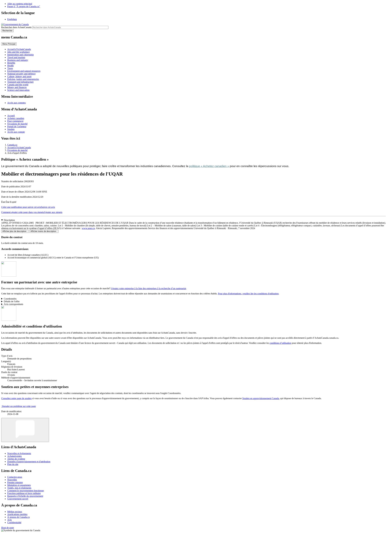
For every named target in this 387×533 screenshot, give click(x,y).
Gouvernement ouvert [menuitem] (17, 498)
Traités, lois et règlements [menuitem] (19, 488)
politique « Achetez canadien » (209, 166)
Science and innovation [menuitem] (18, 90)
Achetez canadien (15, 118)
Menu (8, 44)
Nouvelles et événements (19, 453)
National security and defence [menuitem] (21, 73)
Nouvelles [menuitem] (12, 479)
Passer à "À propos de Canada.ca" (23, 6)
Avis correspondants (13, 304)
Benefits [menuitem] (11, 63)
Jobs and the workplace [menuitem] (18, 52)
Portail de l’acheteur (16, 126)
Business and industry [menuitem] (17, 60)
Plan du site (12, 464)
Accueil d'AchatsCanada (19, 147)
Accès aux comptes (16, 102)
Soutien (11, 129)
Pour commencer (15, 121)
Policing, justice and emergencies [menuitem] (23, 79)
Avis (9, 519)
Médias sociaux (14, 511)
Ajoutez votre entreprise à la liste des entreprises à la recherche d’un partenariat (148, 288)
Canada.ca (12, 144)
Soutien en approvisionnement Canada (260, 398)
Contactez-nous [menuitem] (14, 477)
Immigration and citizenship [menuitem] (20, 54)
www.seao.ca (88, 228)
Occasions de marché (17, 123)
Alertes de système (16, 459)
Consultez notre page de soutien (16, 398)
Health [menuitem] (10, 65)
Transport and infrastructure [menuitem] (20, 82)
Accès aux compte (16, 132)
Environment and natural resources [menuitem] (23, 71)
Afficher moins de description (44, 231)
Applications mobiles (17, 514)
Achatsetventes (14, 456)
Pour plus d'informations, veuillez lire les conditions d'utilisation (248, 293)
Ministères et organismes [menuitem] (19, 485)
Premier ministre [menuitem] (15, 482)
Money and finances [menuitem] (17, 87)
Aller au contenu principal (19, 3)
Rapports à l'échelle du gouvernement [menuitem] (25, 496)
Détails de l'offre (12, 301)
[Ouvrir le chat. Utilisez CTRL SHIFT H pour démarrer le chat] (25, 430)
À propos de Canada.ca (18, 517)
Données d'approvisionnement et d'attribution (28, 461)
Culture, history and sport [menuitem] (19, 76)
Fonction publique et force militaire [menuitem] (24, 493)
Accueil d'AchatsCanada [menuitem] (19, 49)
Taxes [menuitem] (10, 68)
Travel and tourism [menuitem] (16, 57)
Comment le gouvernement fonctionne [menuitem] (25, 490)
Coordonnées (10, 298)
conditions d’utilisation (280, 343)
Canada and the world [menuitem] (17, 84)
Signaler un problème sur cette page (19, 406)
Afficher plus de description (15, 231)
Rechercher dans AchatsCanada (16, 27)
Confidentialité (14, 522)
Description (9, 220)
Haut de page (7, 527)
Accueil (11, 115)
